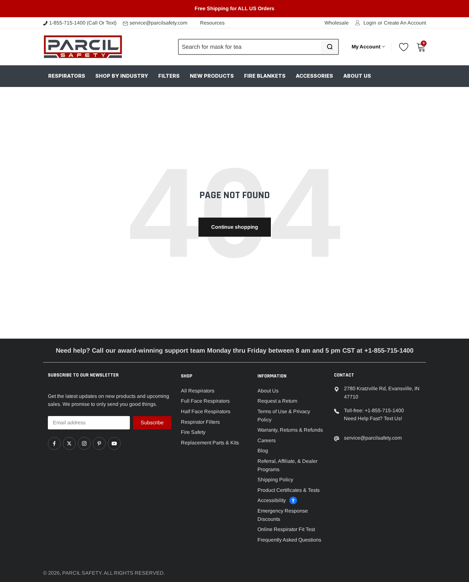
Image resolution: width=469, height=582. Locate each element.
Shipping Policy (275, 479)
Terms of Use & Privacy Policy (283, 415)
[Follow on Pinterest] (99, 443)
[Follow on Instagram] (84, 443)
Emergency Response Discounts (282, 515)
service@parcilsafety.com (158, 22)
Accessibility (271, 500)
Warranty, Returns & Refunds (290, 430)
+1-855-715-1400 (384, 410)
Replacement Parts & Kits (210, 442)
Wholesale (336, 22)
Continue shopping (234, 227)
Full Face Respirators (205, 401)
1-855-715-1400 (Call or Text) (82, 22)
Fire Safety (193, 432)
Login (369, 22)
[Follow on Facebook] (54, 443)
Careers (266, 440)
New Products (212, 76)
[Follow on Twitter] (69, 443)
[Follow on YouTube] (114, 443)
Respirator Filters (200, 422)
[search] (329, 47)
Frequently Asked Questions (289, 539)
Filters (169, 76)
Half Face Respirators (205, 411)
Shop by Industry (121, 76)
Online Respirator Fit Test (286, 529)
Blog (262, 450)
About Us (357, 76)
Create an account (405, 22)
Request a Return (277, 401)
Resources (212, 22)
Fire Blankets (265, 76)
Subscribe (152, 422)
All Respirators (197, 390)
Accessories (314, 76)
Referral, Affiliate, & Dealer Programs (287, 465)
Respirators (66, 76)
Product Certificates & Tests (288, 490)
